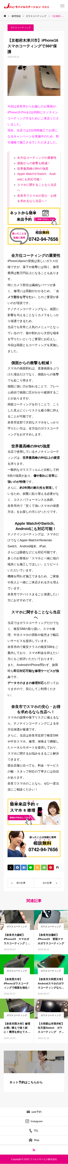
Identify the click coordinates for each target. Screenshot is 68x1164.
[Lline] (31, 867)
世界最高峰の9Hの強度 (32, 168)
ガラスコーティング (20, 27)
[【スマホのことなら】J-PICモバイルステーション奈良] (32, 5)
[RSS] (34, 1149)
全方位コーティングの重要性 (36, 157)
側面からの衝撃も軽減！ (33, 163)
